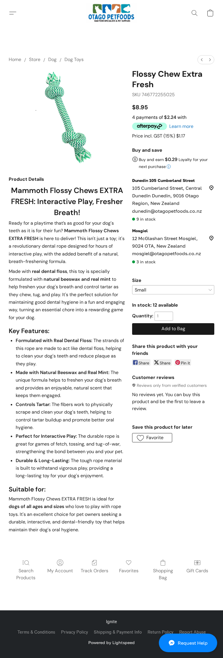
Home (15, 59)
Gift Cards (197, 571)
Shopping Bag (163, 574)
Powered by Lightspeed (111, 642)
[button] (188, 643)
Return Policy (160, 632)
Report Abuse (192, 632)
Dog (52, 59)
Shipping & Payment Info (118, 632)
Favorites (129, 571)
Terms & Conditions (36, 632)
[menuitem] (202, 60)
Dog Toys (74, 59)
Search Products (25, 574)
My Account (60, 571)
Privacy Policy (74, 632)
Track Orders (94, 571)
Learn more (181, 126)
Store (34, 59)
